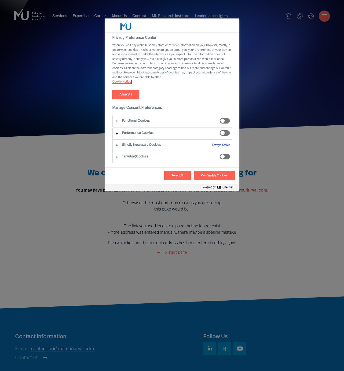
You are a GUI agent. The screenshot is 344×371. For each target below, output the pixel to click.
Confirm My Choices (214, 175)
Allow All (126, 94)
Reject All (177, 175)
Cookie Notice (121, 81)
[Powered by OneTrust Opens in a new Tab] (219, 188)
